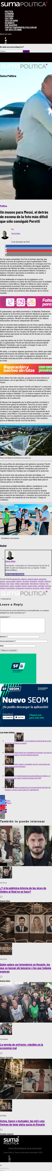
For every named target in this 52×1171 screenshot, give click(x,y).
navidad (41, 586)
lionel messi (4, 586)
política (3, 588)
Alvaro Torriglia (6, 1057)
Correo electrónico (7, 641)
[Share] (3, 1168)
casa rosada (10, 581)
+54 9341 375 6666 (13, 29)
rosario (48, 588)
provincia (28, 588)
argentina (42, 579)
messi (12, 586)
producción (19, 588)
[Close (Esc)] (1, 1168)
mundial (18, 586)
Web (1, 645)
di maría (26, 581)
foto (7, 583)
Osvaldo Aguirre (7, 1134)
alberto (24, 579)
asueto (2, 581)
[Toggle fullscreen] (6, 1168)
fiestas (2, 583)
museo (24, 586)
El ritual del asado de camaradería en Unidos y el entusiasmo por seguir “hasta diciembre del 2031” (27, 777)
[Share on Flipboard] (28, 250)
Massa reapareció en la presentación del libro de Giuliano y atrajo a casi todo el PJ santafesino (28, 788)
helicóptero (34, 583)
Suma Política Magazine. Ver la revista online (24, 1148)
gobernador (24, 583)
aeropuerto (16, 579)
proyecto (36, 588)
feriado (41, 581)
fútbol (17, 583)
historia (42, 583)
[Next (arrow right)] (3, 1170)
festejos (47, 581)
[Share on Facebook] (28, 246)
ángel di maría (33, 579)
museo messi (32, 586)
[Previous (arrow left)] (1, 1170)
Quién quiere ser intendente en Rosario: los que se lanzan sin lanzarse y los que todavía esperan (28, 753)
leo (47, 583)
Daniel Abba (15, 233)
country (19, 581)
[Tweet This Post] (28, 248)
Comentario (5, 617)
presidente (10, 588)
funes (12, 583)
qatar (42, 588)
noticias (48, 586)
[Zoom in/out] (8, 1168)
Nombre (3, 636)
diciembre (33, 581)
